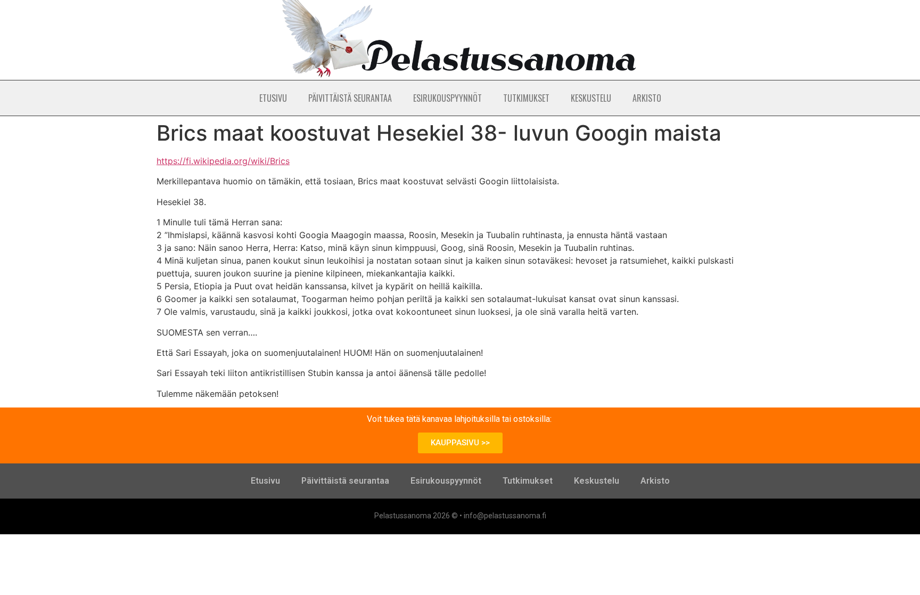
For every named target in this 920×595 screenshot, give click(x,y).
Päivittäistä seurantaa (350, 98)
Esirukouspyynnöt (447, 98)
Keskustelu (591, 98)
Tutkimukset (526, 98)
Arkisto (646, 98)
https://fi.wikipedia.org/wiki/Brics (223, 161)
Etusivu (273, 98)
